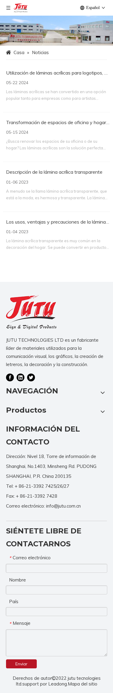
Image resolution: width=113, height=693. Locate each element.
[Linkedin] (20, 377)
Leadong (57, 684)
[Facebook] (10, 377)
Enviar (21, 664)
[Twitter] (31, 377)
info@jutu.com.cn (63, 506)
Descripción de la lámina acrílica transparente (54, 172)
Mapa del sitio (82, 684)
